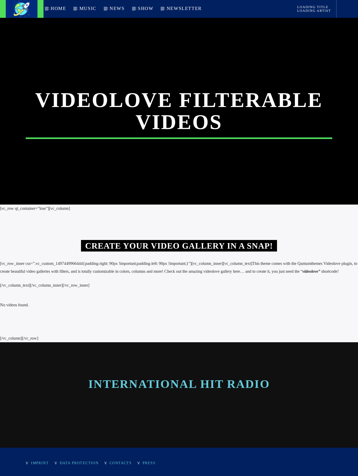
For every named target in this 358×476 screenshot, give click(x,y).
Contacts (121, 463)
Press (149, 463)
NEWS (117, 8)
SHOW (145, 8)
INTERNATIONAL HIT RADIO (179, 384)
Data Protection (79, 463)
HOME (58, 8)
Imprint (40, 463)
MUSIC (87, 8)
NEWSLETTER (184, 8)
